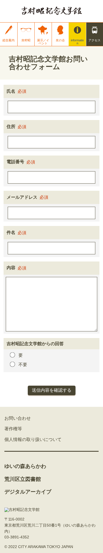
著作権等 (13, 428)
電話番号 (15, 161)
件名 (11, 232)
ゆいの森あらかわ (25, 466)
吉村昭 (25, 40)
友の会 (60, 40)
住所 (11, 126)
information (77, 42)
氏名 (11, 91)
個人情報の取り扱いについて (33, 439)
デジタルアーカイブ (27, 492)
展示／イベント (43, 42)
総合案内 (8, 40)
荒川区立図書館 (22, 479)
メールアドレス (22, 197)
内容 (11, 267)
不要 (22, 364)
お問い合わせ (17, 418)
